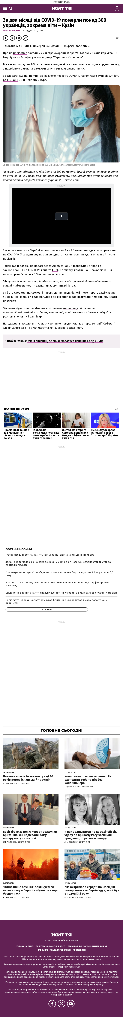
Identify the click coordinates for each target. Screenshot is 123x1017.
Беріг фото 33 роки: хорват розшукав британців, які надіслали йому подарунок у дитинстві (56, 601)
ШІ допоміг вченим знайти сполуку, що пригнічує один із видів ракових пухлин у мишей (61, 592)
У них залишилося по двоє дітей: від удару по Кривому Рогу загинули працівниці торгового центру (90, 835)
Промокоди (79, 950)
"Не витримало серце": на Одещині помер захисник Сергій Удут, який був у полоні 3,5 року (59, 574)
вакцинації (10, 80)
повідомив (20, 53)
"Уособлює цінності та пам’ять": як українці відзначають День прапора (50, 554)
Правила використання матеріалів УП (88, 946)
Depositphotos (88, 165)
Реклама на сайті (24, 946)
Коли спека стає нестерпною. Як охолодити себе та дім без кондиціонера (87, 780)
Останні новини (19, 549)
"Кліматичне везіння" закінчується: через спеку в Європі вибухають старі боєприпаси (30, 890)
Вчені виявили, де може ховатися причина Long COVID (65, 341)
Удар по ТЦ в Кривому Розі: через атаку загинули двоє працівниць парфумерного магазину (57, 584)
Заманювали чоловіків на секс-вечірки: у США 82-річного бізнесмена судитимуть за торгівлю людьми (58, 563)
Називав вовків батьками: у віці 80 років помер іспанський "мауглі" (28, 778)
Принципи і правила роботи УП (54, 950)
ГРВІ (55, 270)
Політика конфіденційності (50, 946)
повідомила (70, 323)
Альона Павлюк (12, 30)
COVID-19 (74, 75)
